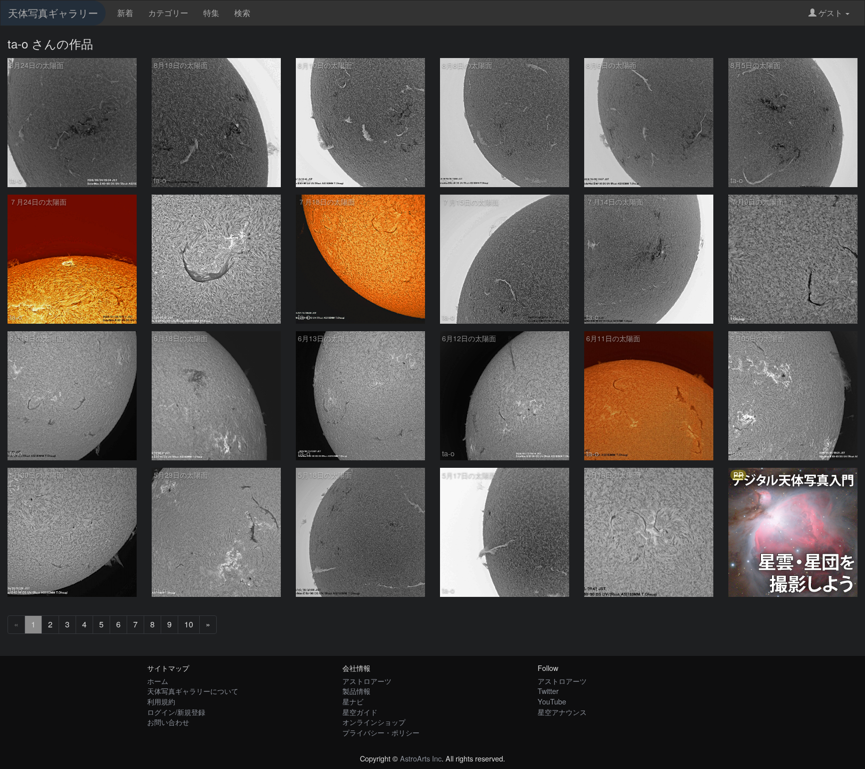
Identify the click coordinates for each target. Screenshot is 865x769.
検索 (242, 13)
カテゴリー (168, 13)
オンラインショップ (373, 721)
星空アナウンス (562, 711)
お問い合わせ (168, 721)
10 (188, 624)
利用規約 (161, 701)
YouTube (552, 701)
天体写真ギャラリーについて (192, 690)
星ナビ (352, 701)
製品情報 (356, 690)
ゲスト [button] (830, 13)
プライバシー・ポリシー (380, 732)
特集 (211, 13)
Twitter (548, 690)
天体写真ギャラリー (53, 13)
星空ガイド (359, 711)
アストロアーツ (366, 680)
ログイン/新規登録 (176, 711)
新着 (125, 13)
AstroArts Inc (421, 758)
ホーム (157, 680)
